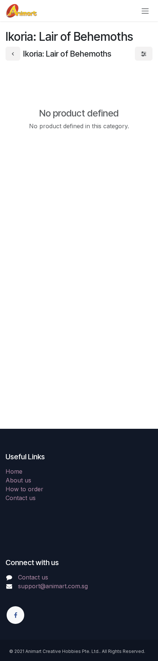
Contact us (21, 498)
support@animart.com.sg (53, 586)
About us (18, 480)
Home (14, 471)
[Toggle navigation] (145, 10)
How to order (24, 489)
